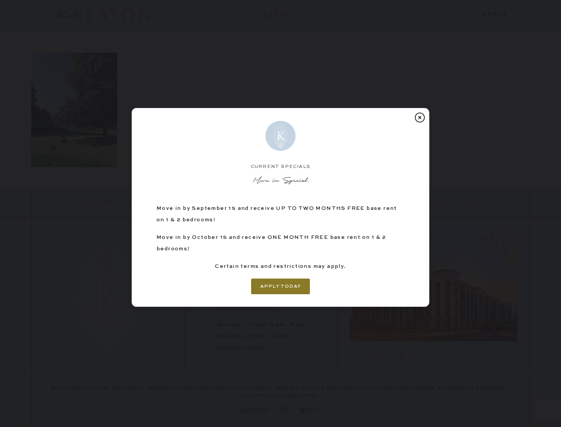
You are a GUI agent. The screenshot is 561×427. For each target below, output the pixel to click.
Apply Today (280, 286)
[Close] (420, 117)
